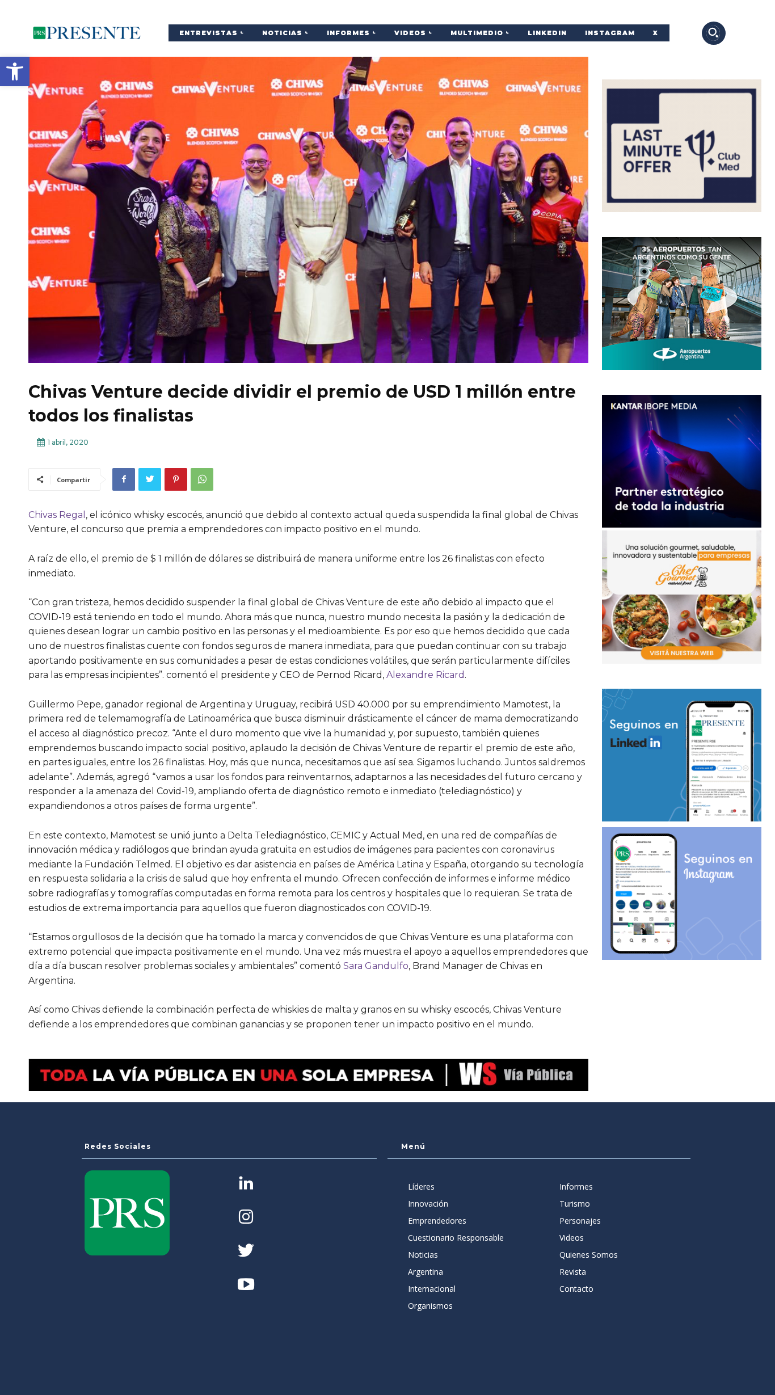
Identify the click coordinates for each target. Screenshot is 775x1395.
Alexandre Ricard (425, 674)
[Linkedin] (246, 1184)
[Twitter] (149, 479)
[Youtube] (246, 1285)
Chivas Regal (57, 514)
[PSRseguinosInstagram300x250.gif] (681, 893)
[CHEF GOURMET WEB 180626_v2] (681, 596)
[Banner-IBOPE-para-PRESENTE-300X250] (681, 461)
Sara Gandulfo (375, 965)
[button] (15, 71)
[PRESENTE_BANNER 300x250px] (681, 145)
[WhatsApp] (202, 479)
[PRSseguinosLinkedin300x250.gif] (681, 755)
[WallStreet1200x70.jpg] (308, 1075)
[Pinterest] (176, 479)
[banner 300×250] (681, 303)
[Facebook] (123, 479)
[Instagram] (246, 1218)
